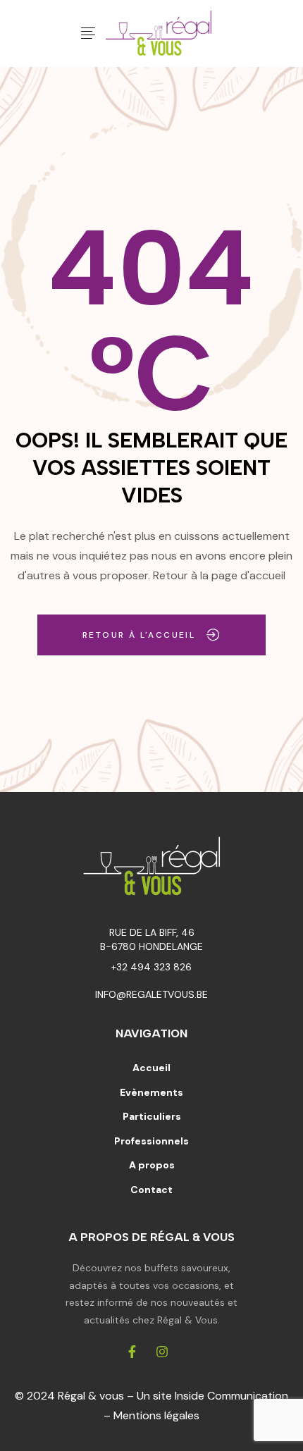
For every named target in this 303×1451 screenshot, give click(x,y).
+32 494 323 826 (151, 967)
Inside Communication (231, 1395)
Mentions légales (156, 1415)
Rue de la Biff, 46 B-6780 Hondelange (151, 939)
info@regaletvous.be (151, 994)
